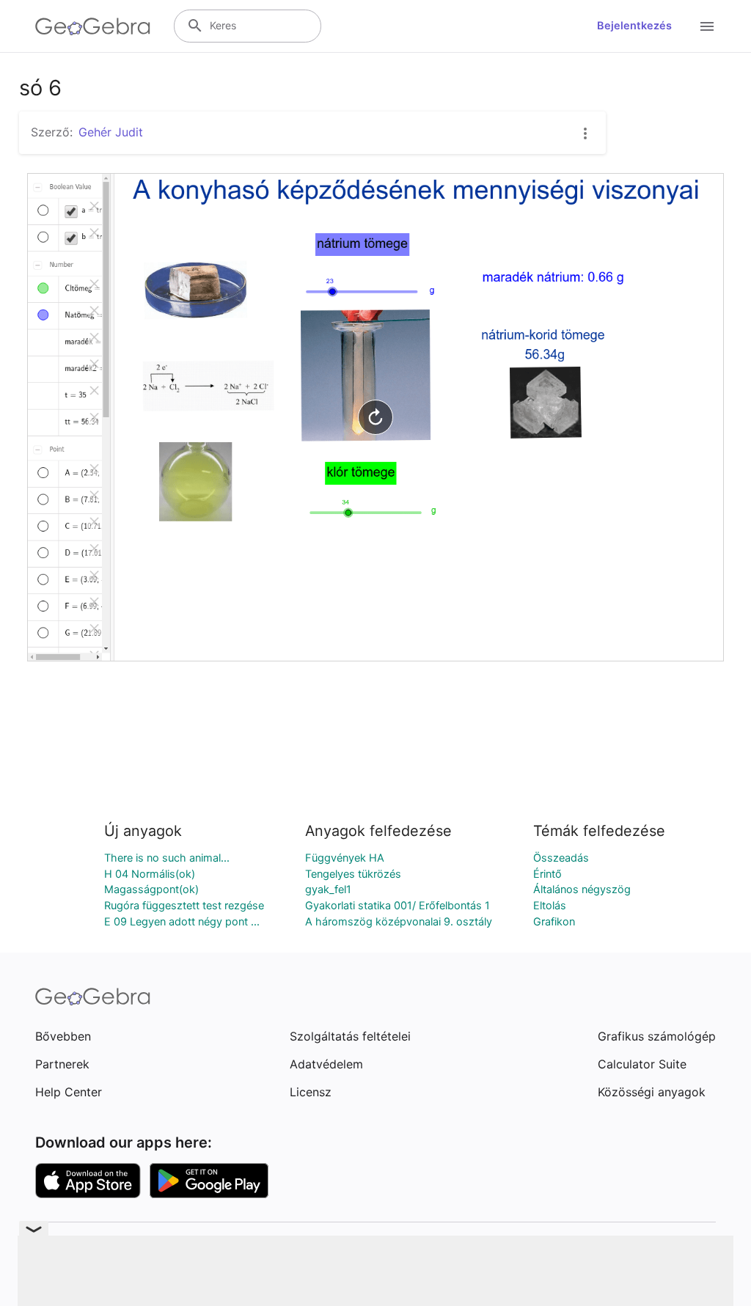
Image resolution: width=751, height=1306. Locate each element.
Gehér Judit (110, 132)
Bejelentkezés (634, 25)
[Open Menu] (707, 26)
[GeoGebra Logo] (92, 26)
